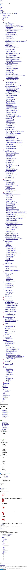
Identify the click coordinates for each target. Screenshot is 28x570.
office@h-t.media (11, 533)
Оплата (4, 543)
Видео (4, 549)
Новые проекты (7, 391)
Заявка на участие (6, 397)
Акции (4, 542)
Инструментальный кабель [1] (5, 412)
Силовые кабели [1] (4, 428)
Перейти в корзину (2, 565)
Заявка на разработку (6, 545)
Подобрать (2, 474)
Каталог (3, 19)
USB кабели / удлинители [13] (5, 416)
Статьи (4, 548)
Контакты (3, 401)
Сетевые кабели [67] (4, 410)
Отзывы (4, 551)
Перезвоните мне (2, 525)
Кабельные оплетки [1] (4, 413)
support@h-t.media (10, 534)
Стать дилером (5, 539)
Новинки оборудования (8, 390)
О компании (3, 537)
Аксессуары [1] (4, 417)
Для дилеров (1, 12)
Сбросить (5, 474)
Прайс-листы (4, 385)
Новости (4, 547)
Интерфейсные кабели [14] (5, 415)
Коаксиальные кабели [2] (5, 414)
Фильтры (2, 483)
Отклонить (4, 569)
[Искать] (0, 405)
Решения (3, 544)
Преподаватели (5, 552)
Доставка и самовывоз (6, 384)
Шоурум (3, 400)
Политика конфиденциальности (6, 535)
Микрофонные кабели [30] (5, 423)
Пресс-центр (3, 388)
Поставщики (4, 538)
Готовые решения (4, 386)
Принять (1, 569)
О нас (2, 14)
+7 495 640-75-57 (2, 11)
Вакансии (4, 540)
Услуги (3, 394)
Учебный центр (4, 396)
